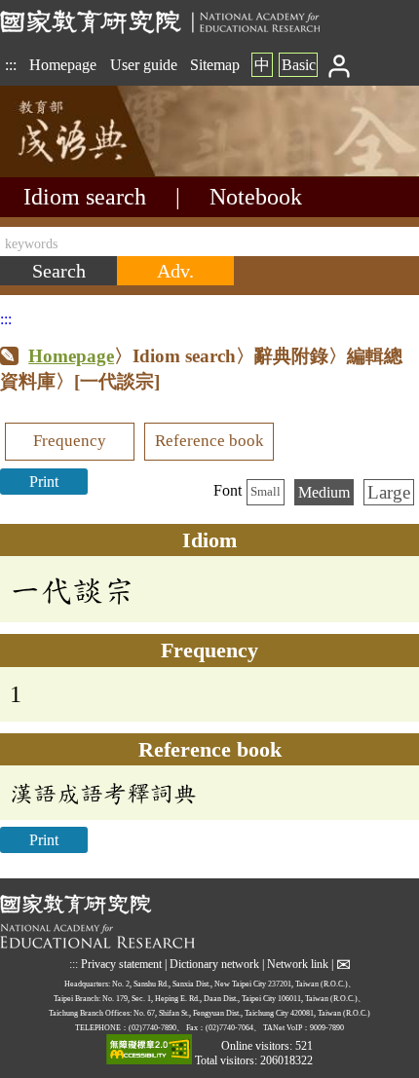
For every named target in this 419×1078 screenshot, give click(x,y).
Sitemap (215, 64)
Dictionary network (214, 964)
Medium (324, 492)
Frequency (69, 440)
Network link (297, 964)
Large (388, 492)
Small (265, 492)
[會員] (339, 65)
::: (11, 64)
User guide (143, 64)
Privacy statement (121, 964)
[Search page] (97, 172)
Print (43, 481)
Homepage (62, 64)
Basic (299, 64)
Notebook (256, 196)
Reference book (209, 440)
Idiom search (84, 196)
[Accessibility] (149, 1051)
